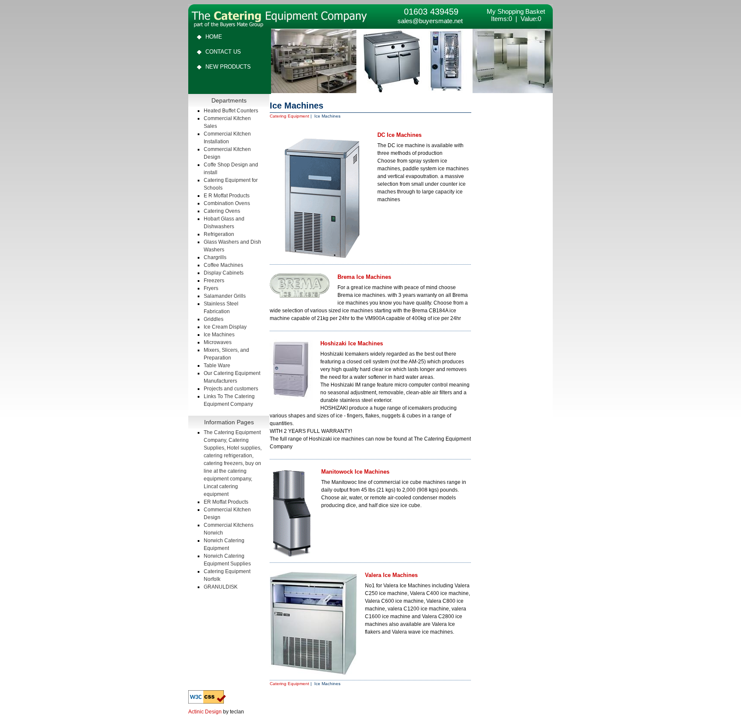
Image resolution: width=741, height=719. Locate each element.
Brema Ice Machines (364, 277)
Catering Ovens (222, 211)
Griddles (213, 319)
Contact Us (223, 51)
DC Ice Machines (399, 135)
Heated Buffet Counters (231, 111)
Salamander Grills (225, 296)
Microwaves (218, 342)
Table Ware (217, 366)
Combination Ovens (227, 203)
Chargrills (215, 257)
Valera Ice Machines (391, 575)
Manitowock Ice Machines (355, 471)
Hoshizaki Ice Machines (351, 343)
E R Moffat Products (227, 196)
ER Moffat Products (226, 502)
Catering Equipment (289, 116)
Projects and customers (231, 389)
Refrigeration (219, 234)
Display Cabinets (224, 273)
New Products (228, 66)
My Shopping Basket (516, 11)
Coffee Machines (223, 265)
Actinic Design (205, 712)
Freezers (214, 281)
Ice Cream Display (225, 327)
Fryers (211, 288)
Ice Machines (219, 335)
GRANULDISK (221, 587)
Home (213, 36)
